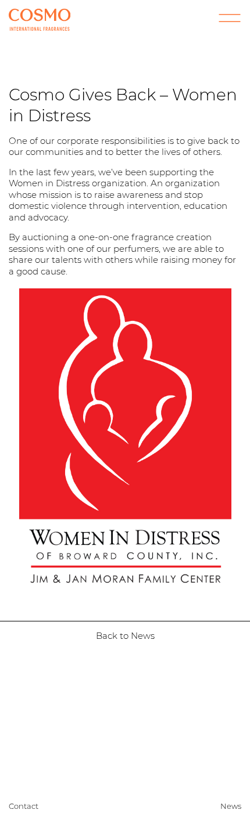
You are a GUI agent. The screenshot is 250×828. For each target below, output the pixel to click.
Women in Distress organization (78, 183)
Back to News (125, 635)
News (230, 806)
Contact (23, 806)
